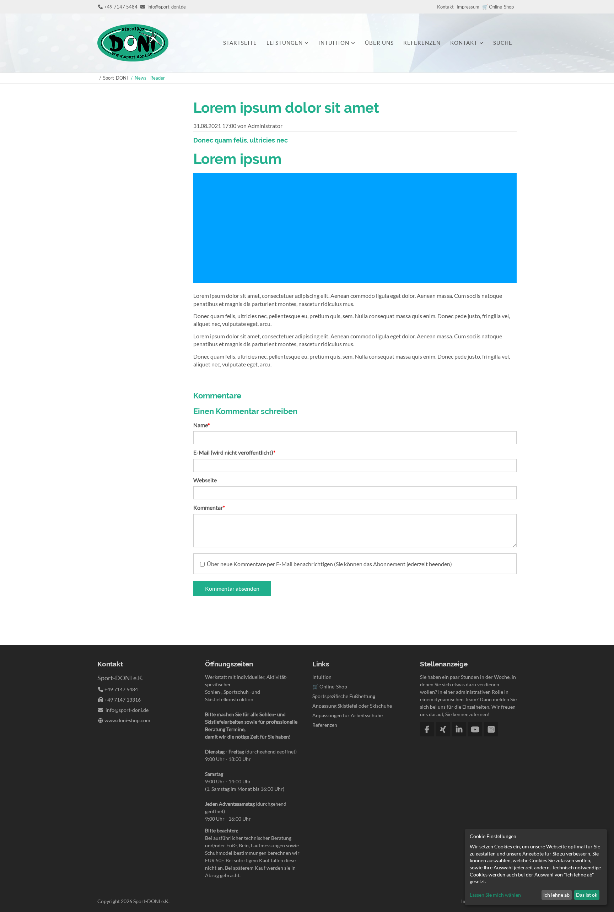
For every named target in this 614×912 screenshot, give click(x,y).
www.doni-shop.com (127, 720)
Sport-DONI (115, 78)
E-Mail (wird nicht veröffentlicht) (234, 452)
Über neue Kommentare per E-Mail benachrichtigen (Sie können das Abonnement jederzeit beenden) (329, 563)
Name (206, 424)
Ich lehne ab (556, 895)
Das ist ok (586, 895)
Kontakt (445, 7)
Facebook (427, 729)
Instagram (491, 729)
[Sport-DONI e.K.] (132, 59)
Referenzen (422, 42)
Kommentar (209, 507)
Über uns (379, 42)
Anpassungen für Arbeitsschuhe (347, 715)
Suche (502, 42)
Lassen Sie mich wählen (495, 895)
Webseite (205, 480)
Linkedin (459, 729)
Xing (443, 729)
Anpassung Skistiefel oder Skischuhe (352, 706)
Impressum (468, 7)
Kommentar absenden (232, 588)
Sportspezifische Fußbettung (343, 696)
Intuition (333, 42)
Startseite (240, 42)
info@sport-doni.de (166, 7)
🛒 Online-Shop (498, 7)
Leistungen (284, 42)
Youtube (475, 729)
